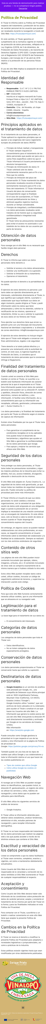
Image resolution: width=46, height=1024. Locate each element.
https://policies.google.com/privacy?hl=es (26, 746)
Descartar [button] (23, 8)
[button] (23, 1007)
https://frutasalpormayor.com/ (23, 34)
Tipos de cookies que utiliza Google (22, 765)
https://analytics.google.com (22, 730)
